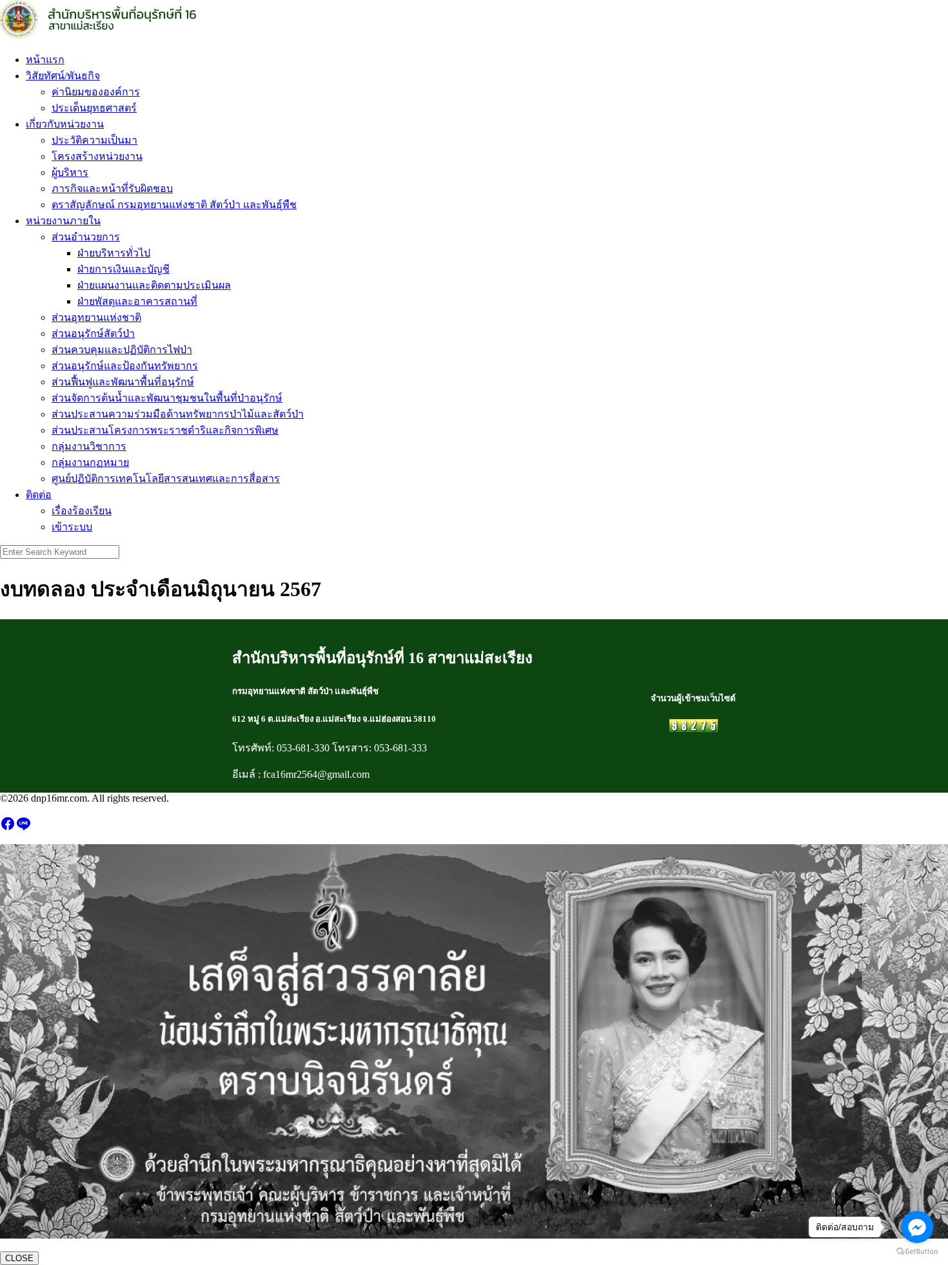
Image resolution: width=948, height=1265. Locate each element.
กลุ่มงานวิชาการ (89, 446)
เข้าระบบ (72, 526)
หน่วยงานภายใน (63, 220)
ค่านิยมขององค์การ (96, 91)
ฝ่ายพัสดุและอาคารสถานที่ (137, 301)
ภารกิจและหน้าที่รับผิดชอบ (112, 188)
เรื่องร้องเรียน (82, 510)
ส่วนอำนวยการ (86, 236)
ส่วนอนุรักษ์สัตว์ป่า (93, 333)
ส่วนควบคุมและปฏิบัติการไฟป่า (122, 349)
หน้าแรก (45, 59)
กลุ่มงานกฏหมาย (90, 462)
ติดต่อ (39, 494)
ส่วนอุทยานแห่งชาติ (96, 317)
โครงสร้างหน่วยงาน (97, 156)
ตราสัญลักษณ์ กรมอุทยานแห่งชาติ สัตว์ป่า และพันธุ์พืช (174, 204)
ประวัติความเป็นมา (94, 140)
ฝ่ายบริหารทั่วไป (113, 252)
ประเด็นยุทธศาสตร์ (94, 107)
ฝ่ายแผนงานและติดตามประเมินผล (154, 285)
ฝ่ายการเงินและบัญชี (123, 269)
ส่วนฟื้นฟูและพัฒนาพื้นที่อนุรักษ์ (123, 381)
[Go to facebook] (917, 1227)
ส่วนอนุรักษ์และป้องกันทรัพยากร (125, 365)
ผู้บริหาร (70, 172)
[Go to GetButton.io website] (917, 1252)
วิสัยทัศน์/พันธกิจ (63, 75)
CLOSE (19, 1258)
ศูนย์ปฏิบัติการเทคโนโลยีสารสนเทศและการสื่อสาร (166, 478)
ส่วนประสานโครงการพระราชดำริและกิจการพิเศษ (165, 430)
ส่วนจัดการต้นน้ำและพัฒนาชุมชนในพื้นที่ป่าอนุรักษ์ (167, 397)
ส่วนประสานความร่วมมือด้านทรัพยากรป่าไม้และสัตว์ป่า (178, 414)
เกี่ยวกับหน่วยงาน (65, 124)
